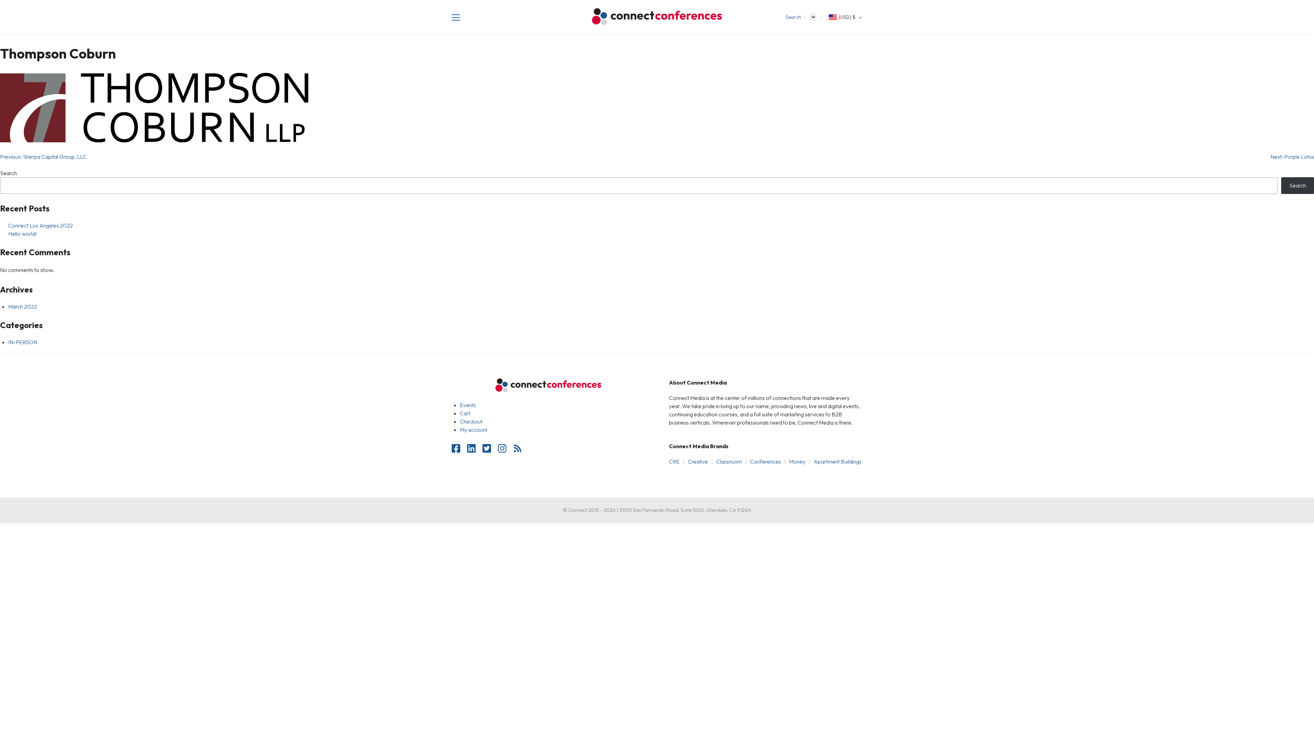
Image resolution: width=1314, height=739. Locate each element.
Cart (465, 413)
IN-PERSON (22, 342)
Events (468, 405)
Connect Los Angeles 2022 (40, 225)
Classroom (729, 461)
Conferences (765, 461)
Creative (698, 461)
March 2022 (22, 306)
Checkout (471, 421)
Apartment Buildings (838, 461)
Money (797, 461)
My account (473, 429)
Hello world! (22, 233)
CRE (674, 461)
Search (793, 17)
